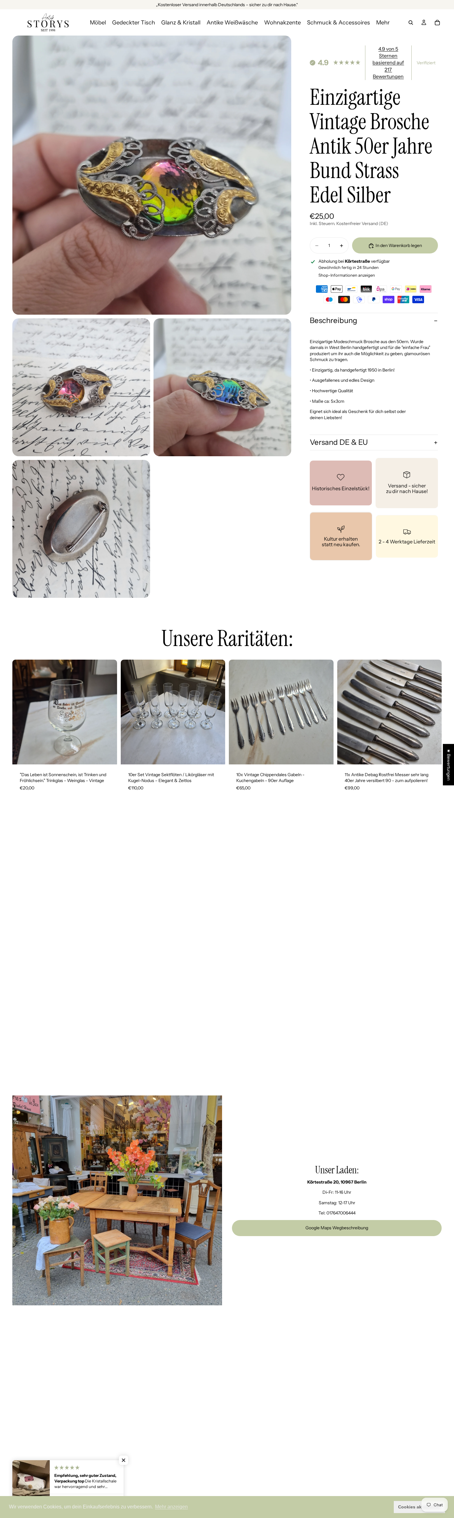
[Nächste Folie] (108, 712)
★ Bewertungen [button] (449, 764)
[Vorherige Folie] (21, 712)
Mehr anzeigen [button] (171, 1506)
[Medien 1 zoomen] (151, 175)
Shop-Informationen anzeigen (346, 275)
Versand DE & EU (339, 442)
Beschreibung (333, 320)
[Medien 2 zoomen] (81, 387)
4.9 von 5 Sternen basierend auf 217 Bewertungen (388, 63)
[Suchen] (411, 22)
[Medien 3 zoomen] (222, 387)
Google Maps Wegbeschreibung (336, 1228)
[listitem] (383, 22)
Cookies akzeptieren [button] (419, 1506)
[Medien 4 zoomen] (81, 529)
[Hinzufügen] (107, 754)
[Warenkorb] (437, 22)
